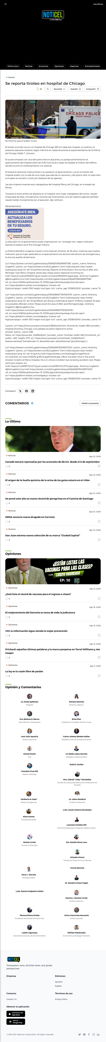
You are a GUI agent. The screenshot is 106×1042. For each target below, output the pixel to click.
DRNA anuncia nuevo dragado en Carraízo (30, 517)
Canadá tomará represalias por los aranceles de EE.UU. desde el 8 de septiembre (52, 461)
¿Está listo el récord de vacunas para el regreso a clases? (38, 594)
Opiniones (59, 66)
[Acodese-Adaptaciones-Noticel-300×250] (53, 224)
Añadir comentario (90, 403)
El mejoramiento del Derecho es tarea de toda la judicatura (40, 612)
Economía (43, 66)
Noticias (28, 66)
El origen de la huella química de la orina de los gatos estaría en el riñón (47, 480)
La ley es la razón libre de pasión (24, 671)
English (58, 986)
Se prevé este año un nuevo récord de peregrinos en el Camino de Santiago (49, 498)
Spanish (58, 982)
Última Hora (13, 66)
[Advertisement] (53, 41)
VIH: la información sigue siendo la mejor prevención (36, 630)
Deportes (74, 66)
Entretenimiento (92, 66)
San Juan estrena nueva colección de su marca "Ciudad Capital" (42, 535)
